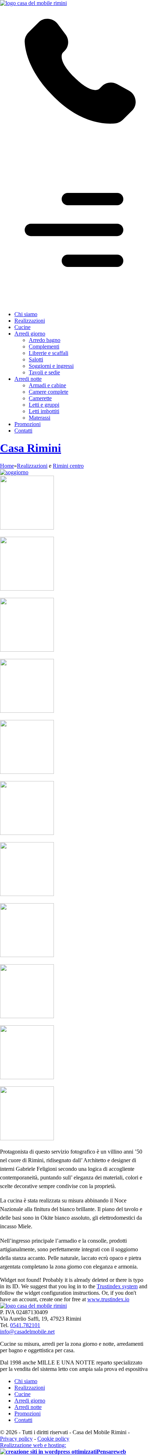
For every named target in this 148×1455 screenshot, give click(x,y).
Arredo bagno (44, 340)
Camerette (40, 398)
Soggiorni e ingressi (51, 366)
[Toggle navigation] (74, 302)
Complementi (44, 346)
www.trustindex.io (108, 1299)
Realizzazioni (29, 321)
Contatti (23, 431)
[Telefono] (74, 152)
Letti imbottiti (44, 411)
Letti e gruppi (44, 405)
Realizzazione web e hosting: (63, 1448)
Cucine (22, 327)
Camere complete (48, 392)
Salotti (36, 359)
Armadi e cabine (47, 385)
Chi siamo (25, 314)
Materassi (39, 418)
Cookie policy (53, 1439)
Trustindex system (117, 1286)
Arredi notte (28, 379)
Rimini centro (68, 466)
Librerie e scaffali (48, 353)
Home (7, 466)
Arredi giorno (29, 334)
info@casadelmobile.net (27, 1332)
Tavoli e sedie (44, 372)
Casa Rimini (30, 448)
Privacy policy (16, 1439)
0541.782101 (25, 1325)
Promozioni (27, 424)
